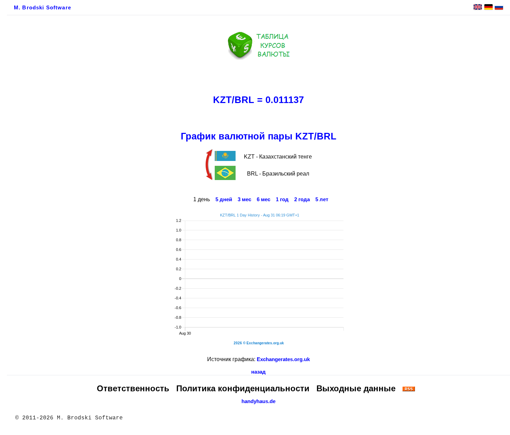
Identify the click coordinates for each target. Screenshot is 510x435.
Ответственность (133, 388)
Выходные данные (356, 388)
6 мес (263, 199)
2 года (302, 199)
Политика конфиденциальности (242, 388)
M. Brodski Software (42, 7)
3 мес (244, 199)
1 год (282, 199)
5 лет (321, 199)
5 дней (223, 199)
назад (258, 372)
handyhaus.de (258, 401)
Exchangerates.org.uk (283, 359)
